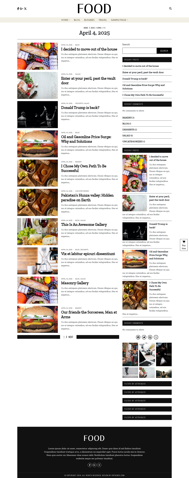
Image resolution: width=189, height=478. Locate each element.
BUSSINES (89, 20)
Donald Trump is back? (80, 107)
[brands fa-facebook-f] (18, 9)
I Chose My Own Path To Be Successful (143, 94)
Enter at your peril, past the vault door (143, 72)
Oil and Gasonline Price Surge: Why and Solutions (86, 139)
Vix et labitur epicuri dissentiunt (88, 253)
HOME (64, 20)
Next (70, 337)
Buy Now (184, 247)
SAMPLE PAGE (118, 20)
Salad (78, 74)
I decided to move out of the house (89, 49)
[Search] (170, 9)
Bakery (78, 162)
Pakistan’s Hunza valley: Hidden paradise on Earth (87, 197)
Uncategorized (82, 191)
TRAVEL (103, 20)
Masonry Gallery (75, 283)
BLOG (77, 20)
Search (126, 44)
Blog (77, 45)
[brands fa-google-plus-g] (21, 9)
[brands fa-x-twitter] (25, 9)
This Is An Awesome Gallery (84, 224)
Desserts (79, 103)
